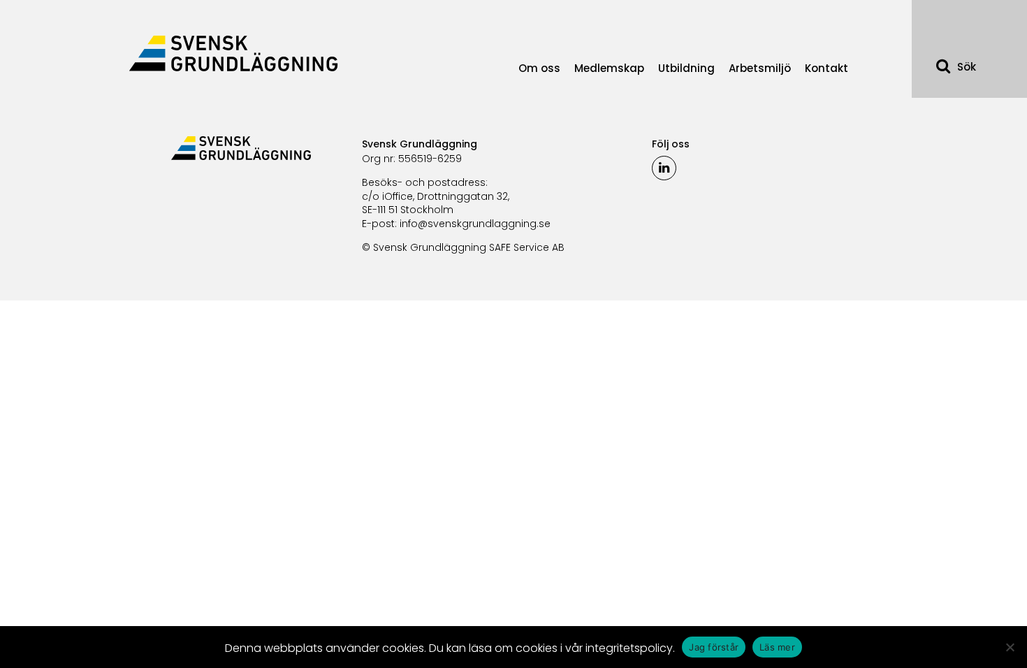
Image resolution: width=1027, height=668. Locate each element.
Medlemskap (609, 68)
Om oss (539, 68)
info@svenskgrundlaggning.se (475, 224)
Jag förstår (713, 647)
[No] (1010, 647)
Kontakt (826, 68)
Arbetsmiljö (760, 68)
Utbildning (686, 68)
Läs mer (777, 647)
